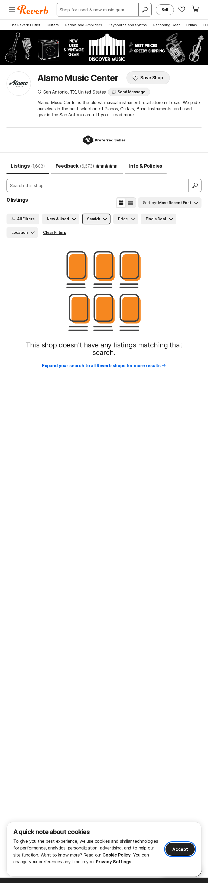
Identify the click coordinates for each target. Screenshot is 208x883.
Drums (191, 25)
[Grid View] (121, 202)
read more (123, 114)
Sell (164, 9)
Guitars (53, 25)
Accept (180, 849)
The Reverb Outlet (25, 25)
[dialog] (104, 849)
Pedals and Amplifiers (83, 25)
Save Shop (151, 77)
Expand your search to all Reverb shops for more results (101, 365)
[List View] (130, 202)
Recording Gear (166, 25)
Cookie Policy (116, 855)
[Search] (144, 9)
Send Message (131, 91)
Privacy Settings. (114, 861)
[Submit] (195, 185)
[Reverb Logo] (32, 9)
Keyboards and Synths (128, 25)
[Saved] (182, 9)
